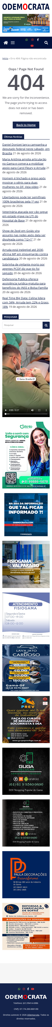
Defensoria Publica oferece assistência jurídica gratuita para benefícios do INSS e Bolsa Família (25, 283)
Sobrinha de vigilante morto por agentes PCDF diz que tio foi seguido (23, 268)
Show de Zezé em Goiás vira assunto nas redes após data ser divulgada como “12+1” (23, 235)
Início (5, 58)
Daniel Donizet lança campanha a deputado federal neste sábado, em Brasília (26, 149)
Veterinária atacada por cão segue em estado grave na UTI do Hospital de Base (25, 216)
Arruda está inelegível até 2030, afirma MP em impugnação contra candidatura (25, 254)
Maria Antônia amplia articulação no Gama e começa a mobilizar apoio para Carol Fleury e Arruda (24, 163)
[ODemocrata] (5, 42)
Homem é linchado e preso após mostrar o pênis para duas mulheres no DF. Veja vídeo (24, 182)
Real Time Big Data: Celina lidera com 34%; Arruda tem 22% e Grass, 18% (25, 302)
